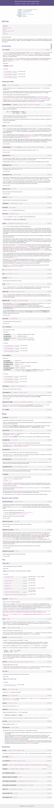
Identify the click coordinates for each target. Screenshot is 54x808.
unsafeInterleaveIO (30, 261)
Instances (23, 3)
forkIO (6, 107)
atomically (8, 603)
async (37, 101)
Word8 (19, 760)
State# (7, 571)
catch (48, 539)
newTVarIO (7, 612)
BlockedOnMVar (40, 370)
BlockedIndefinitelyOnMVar (41, 96)
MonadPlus (7, 588)
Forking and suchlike (7, 28)
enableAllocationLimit (22, 513)
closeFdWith (25, 446)
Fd (12, 440)
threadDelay (43, 369)
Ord (43, 52)
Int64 (16, 501)
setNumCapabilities (18, 169)
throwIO (37, 259)
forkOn (4, 130)
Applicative (8, 580)
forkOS (43, 92)
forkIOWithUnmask (9, 150)
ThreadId (6, 52)
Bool (25, 392)
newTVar (11, 698)
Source (28, 3)
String (18, 291)
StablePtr (24, 402)
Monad (6, 585)
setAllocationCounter (17, 505)
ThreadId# (10, 65)
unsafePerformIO (20, 261)
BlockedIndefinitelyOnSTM (9, 98)
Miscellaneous (6, 34)
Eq (41, 52)
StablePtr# (15, 406)
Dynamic (27, 764)
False (25, 433)
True (29, 433)
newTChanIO (12, 612)
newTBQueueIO (35, 612)
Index (37, 3)
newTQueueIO (29, 612)
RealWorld (12, 571)
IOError (12, 445)
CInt (11, 756)
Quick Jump (17, 3)
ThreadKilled (21, 98)
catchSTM (5, 643)
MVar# (8, 406)
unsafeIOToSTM (45, 614)
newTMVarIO (43, 612)
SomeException (14, 203)
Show (47, 52)
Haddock (26, 806)
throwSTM (9, 647)
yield (6, 287)
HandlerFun (21, 764)
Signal (11, 764)
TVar (18, 430)
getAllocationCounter (27, 512)
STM (19, 459)
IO (8, 85)
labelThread (6, 294)
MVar (21, 360)
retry (20, 366)
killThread (5, 216)
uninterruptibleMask (18, 266)
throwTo (5, 226)
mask (28, 94)
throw (9, 640)
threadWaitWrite (16, 455)
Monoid (6, 591)
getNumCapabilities (29, 134)
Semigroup (7, 594)
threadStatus (9, 61)
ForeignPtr (14, 760)
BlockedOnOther (18, 370)
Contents (33, 3)
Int (8, 125)
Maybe (16, 764)
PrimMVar (30, 402)
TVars (4, 32)
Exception (10, 223)
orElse (34, 632)
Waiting (4, 29)
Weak (21, 300)
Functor (7, 583)
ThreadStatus (10, 345)
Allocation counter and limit (8, 31)
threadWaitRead (16, 446)
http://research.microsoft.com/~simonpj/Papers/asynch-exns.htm (15, 246)
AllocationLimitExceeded (37, 534)
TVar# (8, 679)
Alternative (8, 576)
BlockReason (14, 338)
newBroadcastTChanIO (21, 612)
